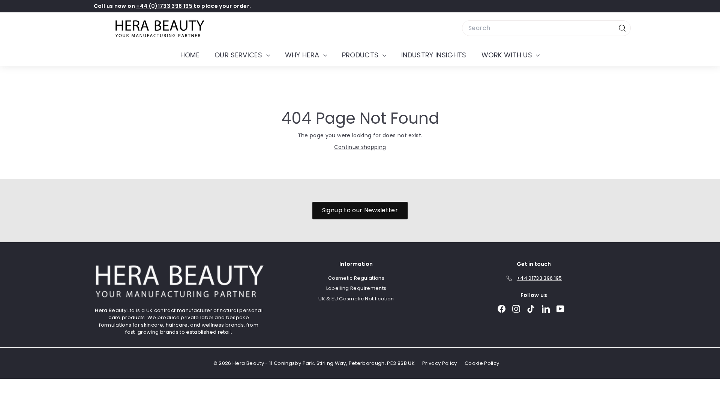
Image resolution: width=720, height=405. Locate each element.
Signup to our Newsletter (360, 210)
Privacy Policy (439, 363)
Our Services (239, 55)
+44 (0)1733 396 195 (165, 6)
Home (190, 55)
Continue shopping (360, 147)
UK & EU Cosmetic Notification (356, 298)
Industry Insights (433, 55)
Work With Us (508, 55)
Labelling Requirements (356, 288)
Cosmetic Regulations (356, 278)
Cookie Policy (482, 363)
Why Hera (303, 55)
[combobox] (546, 28)
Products (361, 55)
